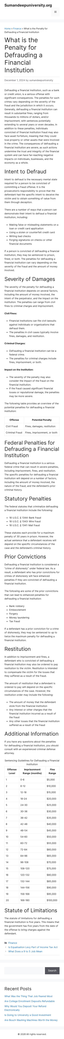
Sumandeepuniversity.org (28, 5)
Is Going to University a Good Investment (27, 1015)
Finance (17, 28)
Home (7, 28)
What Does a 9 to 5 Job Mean (25, 951)
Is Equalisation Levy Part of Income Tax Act (33, 947)
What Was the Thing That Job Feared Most (28, 996)
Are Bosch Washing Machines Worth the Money (31, 1020)
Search (52, 970)
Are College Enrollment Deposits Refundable (29, 1001)
